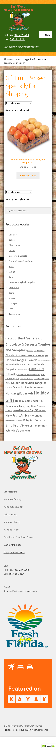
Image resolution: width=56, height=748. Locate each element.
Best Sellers (28, 338)
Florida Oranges (39, 355)
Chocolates (14, 245)
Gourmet (8, 387)
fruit (27, 370)
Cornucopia (31, 351)
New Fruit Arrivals (18, 415)
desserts (40, 350)
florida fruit (26, 356)
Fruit (11, 266)
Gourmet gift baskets (24, 387)
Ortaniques (9, 420)
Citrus (12, 250)
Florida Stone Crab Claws (21, 261)
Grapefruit (14, 287)
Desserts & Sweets (18, 255)
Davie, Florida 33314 (14, 552)
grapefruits (39, 387)
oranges (37, 415)
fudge (13, 379)
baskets (14, 339)
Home (10, 59)
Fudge (12, 271)
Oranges (13, 303)
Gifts (11, 276)
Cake (40, 339)
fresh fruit (21, 370)
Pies (11, 308)
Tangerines (14, 314)
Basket (8, 339)
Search (28, 742)
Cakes (12, 239)
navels (43, 410)
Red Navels (18, 420)
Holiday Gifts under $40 (29, 401)
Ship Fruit (13, 425)
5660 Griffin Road (12, 544)
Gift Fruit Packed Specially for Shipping (34, 379)
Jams (11, 292)
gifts (8, 383)
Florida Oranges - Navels (21, 360)
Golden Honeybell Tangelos (22, 282)
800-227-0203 (21, 34)
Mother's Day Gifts (29, 410)
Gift (17, 378)
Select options (28, 175)
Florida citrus (13, 355)
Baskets (13, 234)
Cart (43, 740)
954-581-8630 (17, 38)
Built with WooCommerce (34, 729)
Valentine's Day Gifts (17, 430)
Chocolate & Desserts (21, 344)
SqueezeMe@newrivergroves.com (21, 46)
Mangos (12, 298)
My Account (9, 742)
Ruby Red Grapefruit (35, 420)
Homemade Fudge (15, 406)
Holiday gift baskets (19, 393)
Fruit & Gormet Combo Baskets (28, 375)
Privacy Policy (11, 729)
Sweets (27, 425)
